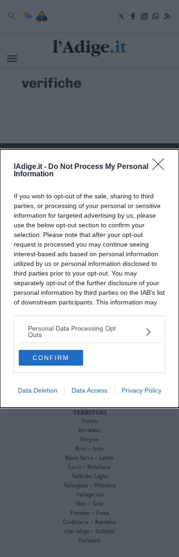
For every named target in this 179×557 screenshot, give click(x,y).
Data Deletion (37, 390)
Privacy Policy (142, 390)
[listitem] (89, 331)
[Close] (161, 167)
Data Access (89, 390)
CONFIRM (51, 357)
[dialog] (89, 278)
